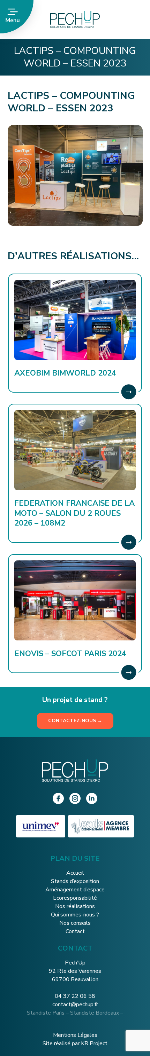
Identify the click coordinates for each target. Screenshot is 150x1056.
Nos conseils (75, 923)
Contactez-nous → (75, 720)
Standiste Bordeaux (94, 1013)
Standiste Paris (46, 1013)
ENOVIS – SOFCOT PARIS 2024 (70, 653)
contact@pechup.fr (75, 1004)
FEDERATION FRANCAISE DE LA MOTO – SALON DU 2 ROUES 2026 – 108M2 (74, 513)
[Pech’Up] (91, 19)
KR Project (94, 1043)
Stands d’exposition (75, 881)
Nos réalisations (75, 906)
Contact (75, 931)
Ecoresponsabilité (75, 898)
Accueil (75, 873)
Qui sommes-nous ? (75, 915)
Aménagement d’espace (75, 889)
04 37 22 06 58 (75, 996)
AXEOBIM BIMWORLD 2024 (65, 373)
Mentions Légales (75, 1035)
